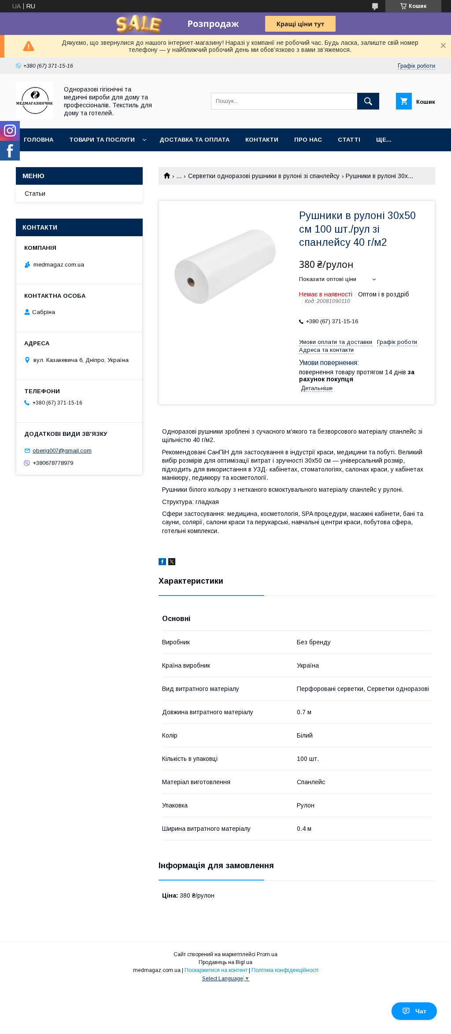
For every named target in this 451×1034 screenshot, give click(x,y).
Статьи (35, 193)
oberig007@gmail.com (62, 450)
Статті (349, 139)
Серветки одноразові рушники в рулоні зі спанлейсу (264, 175)
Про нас (308, 139)
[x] (171, 562)
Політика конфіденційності (284, 970)
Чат (420, 1011)
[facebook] (162, 562)
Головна (38, 139)
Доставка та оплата (194, 139)
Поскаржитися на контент (216, 970)
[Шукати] (368, 101)
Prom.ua (267, 954)
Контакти (261, 139)
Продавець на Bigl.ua (225, 962)
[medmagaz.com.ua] (34, 117)
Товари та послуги (102, 139)
